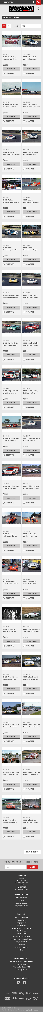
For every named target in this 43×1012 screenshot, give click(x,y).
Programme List (21, 942)
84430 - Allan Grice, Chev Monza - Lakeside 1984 (11, 774)
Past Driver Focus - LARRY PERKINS (21, 961)
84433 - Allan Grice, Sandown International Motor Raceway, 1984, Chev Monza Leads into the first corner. (30, 821)
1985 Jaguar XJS (21, 970)
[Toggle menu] (3, 9)
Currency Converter (21, 947)
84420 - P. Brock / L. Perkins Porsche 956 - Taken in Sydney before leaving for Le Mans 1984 (11, 535)
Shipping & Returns (21, 906)
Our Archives (21, 931)
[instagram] (18, 982)
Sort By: (16, 26)
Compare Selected (32, 852)
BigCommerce (13, 1010)
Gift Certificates (21, 898)
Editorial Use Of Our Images (21, 928)
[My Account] (34, 2)
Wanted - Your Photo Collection (21, 939)
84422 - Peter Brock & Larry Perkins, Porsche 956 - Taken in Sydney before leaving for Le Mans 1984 (10, 583)
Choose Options (11, 68)
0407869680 (8, 2)
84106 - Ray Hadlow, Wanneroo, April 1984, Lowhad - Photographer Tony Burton (11, 58)
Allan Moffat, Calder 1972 (21, 967)
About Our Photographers (21, 936)
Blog (21, 950)
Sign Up (24, 903)
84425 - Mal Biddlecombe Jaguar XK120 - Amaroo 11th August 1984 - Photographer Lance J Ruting (31, 631)
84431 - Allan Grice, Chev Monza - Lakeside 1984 (31, 774)
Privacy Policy (21, 920)
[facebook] (24, 982)
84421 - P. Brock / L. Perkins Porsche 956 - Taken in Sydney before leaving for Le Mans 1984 (31, 535)
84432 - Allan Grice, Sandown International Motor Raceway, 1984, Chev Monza (10, 821)
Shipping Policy (21, 923)
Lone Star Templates (31, 1010)
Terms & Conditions (21, 917)
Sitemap (16, 1008)
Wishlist (21, 900)
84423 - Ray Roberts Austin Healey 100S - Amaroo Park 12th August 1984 (31, 583)
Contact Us (21, 944)
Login (18, 903)
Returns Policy (21, 925)
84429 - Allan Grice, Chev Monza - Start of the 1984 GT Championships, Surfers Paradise (31, 726)
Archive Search (21, 934)
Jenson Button (21, 964)
